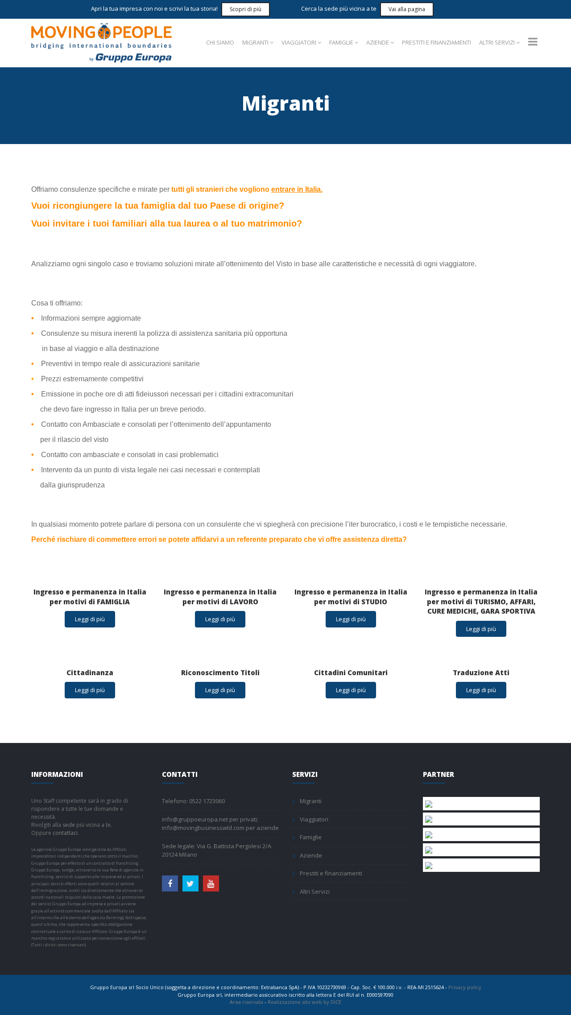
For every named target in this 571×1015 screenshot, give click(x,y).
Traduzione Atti (481, 672)
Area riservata (246, 1001)
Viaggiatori (298, 42)
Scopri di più (245, 9)
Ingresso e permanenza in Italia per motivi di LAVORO (220, 596)
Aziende (377, 42)
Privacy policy (464, 987)
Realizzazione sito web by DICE (304, 1001)
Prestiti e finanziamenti (436, 42)
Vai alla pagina (407, 9)
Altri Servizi (497, 42)
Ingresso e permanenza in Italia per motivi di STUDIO (350, 596)
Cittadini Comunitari (351, 672)
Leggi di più (90, 619)
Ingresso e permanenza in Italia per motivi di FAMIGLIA (89, 596)
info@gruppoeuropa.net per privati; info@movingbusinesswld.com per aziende (220, 823)
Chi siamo (220, 42)
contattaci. (66, 833)
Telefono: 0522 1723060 (193, 801)
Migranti (255, 42)
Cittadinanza (89, 672)
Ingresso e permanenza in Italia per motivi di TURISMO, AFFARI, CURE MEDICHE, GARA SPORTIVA (481, 601)
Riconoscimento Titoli (220, 672)
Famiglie (341, 42)
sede (68, 825)
